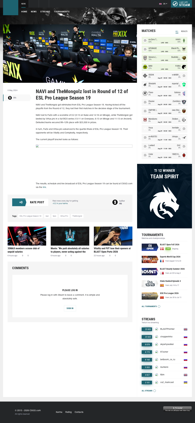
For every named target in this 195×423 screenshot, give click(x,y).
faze (54, 216)
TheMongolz (77, 216)
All (177, 31)
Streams (45, 11)
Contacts (79, 412)
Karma (59, 412)
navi (47, 216)
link (44, 187)
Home (24, 11)
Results (184, 31)
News (23, 4)
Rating (68, 412)
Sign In (70, 308)
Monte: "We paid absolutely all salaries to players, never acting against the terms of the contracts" (70, 250)
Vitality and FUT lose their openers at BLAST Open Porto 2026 (112, 250)
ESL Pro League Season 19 (30, 216)
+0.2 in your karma (60, 203)
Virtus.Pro (64, 216)
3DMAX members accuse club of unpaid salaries (23, 250)
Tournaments (62, 11)
